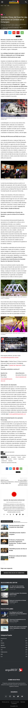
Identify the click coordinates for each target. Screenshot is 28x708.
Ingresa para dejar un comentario (14, 572)
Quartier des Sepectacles (15, 365)
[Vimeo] (20, 514)
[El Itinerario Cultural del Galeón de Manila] (4, 557)
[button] (26, 2)
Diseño (2, 643)
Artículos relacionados (7, 521)
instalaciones (4, 460)
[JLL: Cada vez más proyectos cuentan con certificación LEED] (4, 587)
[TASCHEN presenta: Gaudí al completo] (4, 534)
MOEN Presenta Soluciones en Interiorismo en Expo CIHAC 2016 (7, 482)
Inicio (2, 5)
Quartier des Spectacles (9, 452)
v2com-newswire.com (21, 377)
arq (5, 5)
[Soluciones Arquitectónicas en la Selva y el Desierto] (4, 621)
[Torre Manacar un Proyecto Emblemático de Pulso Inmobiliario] (4, 614)
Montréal (10, 460)
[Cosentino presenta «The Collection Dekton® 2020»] (4, 595)
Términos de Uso (5, 702)
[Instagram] (11, 514)
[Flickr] (7, 514)
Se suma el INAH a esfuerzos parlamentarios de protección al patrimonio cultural (20, 483)
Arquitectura (3, 552)
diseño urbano (9, 458)
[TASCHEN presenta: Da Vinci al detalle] (4, 550)
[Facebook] (4, 514)
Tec (2, 649)
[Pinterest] (14, 514)
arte (8, 457)
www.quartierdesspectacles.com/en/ (9, 357)
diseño (2, 458)
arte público (13, 457)
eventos (15, 458)
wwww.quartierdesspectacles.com (17, 414)
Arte (8, 5)
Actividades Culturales (3, 543)
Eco (2, 656)
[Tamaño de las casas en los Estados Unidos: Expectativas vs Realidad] (4, 628)
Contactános (14, 703)
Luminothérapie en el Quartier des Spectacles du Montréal (14, 455)
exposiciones (21, 458)
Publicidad (22, 702)
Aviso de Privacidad (15, 702)
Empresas (3, 647)
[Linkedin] (14, 696)
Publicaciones (4, 652)
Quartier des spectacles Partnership (8, 462)
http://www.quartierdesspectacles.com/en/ (14, 502)
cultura (23, 457)
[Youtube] (23, 514)
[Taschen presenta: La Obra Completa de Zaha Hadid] (4, 527)
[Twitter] (17, 514)
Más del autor (17, 521)
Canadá (19, 457)
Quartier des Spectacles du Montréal (11, 27)
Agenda (2, 529)
